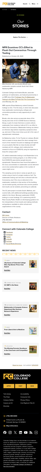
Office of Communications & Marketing (15, 222)
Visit (20, 386)
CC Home (4, 9)
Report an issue (17, 365)
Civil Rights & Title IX (27, 403)
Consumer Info (25, 397)
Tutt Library (7, 394)
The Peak (6, 397)
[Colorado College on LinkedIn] (20, 432)
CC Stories (13, 9)
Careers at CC (8, 403)
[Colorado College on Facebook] (5, 432)
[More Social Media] (36, 432)
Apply (9, 386)
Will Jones (5, 215)
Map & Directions (12, 426)
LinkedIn (9, 239)
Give (32, 386)
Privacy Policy (25, 400)
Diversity (6, 406)
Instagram (9, 234)
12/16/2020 (35, 365)
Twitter (8, 237)
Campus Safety (8, 400)
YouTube (9, 241)
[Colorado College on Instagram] (10, 432)
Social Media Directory (13, 244)
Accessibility (24, 394)
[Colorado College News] (31, 432)
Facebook (9, 232)
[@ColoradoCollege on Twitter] (15, 432)
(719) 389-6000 (11, 416)
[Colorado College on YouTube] (25, 432)
